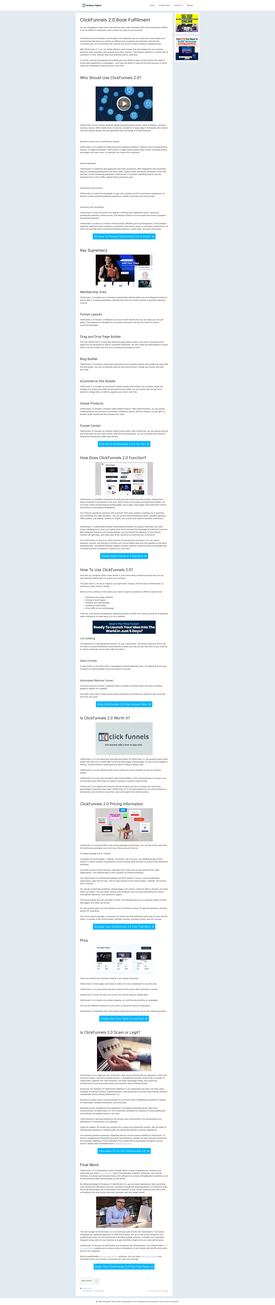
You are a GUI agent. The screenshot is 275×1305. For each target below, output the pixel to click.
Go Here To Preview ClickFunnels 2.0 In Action (122, 236)
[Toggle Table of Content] (95, 1281)
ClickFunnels (87, 1288)
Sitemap (190, 5)
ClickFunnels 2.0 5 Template (158, 1291)
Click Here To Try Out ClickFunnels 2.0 (122, 1151)
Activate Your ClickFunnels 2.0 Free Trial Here (122, 926)
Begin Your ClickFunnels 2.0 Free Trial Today (122, 1266)
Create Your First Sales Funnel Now (122, 1018)
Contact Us (178, 5)
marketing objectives (123, 1143)
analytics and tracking (108, 1256)
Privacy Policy (164, 5)
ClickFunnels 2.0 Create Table (93, 1291)
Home (152, 5)
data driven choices (149, 1256)
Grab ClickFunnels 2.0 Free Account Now (122, 704)
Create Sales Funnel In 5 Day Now (122, 556)
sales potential (105, 1173)
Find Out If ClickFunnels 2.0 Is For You (122, 444)
